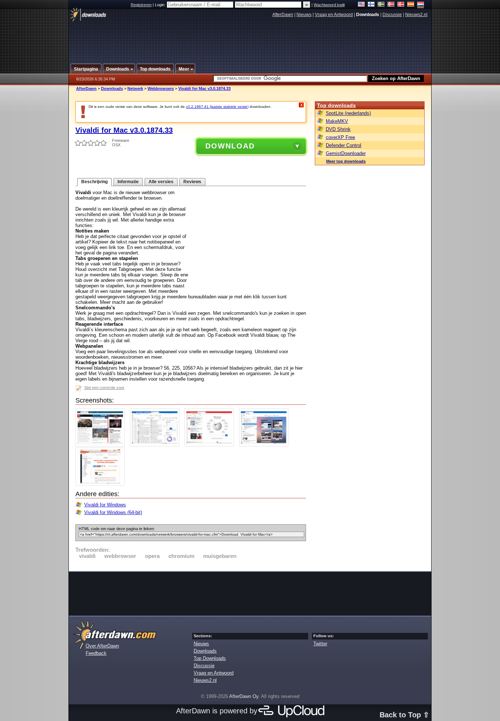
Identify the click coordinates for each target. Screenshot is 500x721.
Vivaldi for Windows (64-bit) (113, 512)
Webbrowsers (161, 88)
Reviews (192, 181)
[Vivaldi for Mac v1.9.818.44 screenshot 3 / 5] (211, 445)
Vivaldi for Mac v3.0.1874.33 (204, 88)
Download (230, 146)
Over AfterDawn (102, 646)
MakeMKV (337, 121)
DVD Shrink (338, 129)
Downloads (112, 88)
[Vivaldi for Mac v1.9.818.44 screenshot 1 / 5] (101, 445)
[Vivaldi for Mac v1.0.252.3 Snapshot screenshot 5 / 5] (101, 484)
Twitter (320, 643)
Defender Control (343, 145)
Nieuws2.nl (416, 14)
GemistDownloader (346, 153)
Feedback (96, 653)
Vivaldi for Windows (105, 504)
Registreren (141, 5)
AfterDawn (282, 14)
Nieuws (303, 14)
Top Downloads (210, 658)
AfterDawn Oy (243, 696)
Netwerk (135, 88)
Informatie (128, 181)
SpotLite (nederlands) (348, 113)
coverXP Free (340, 137)
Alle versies (161, 181)
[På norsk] (391, 5)
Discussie (392, 14)
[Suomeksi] (371, 5)
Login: (161, 5)
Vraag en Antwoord (334, 14)
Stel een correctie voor (104, 387)
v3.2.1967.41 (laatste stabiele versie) (217, 107)
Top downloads (336, 105)
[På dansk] (401, 5)
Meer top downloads (346, 161)
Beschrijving (94, 181)
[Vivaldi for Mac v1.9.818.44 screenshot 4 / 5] (265, 445)
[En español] (410, 5)
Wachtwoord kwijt (329, 5)
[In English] (361, 5)
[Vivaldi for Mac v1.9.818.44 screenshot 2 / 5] (156, 445)
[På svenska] (381, 5)
